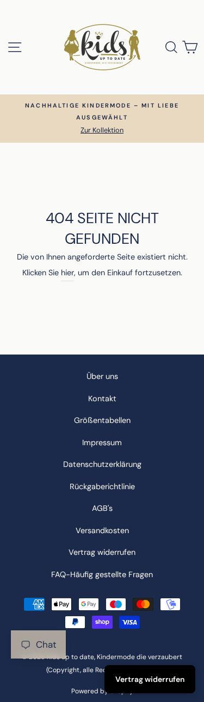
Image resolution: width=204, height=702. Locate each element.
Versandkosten (102, 530)
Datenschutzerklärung (102, 464)
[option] (102, 118)
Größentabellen (102, 420)
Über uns (102, 376)
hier (67, 272)
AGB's (102, 508)
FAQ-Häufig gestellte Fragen (102, 574)
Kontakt (102, 398)
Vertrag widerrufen (102, 552)
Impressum (102, 442)
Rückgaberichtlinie (102, 486)
